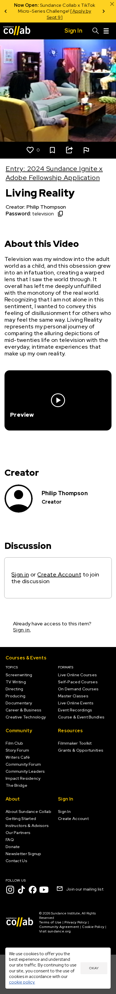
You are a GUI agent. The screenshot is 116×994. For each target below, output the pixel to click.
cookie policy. (22, 982)
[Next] (103, 11)
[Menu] (106, 30)
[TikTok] (21, 889)
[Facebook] (32, 889)
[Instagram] (10, 889)
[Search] (95, 30)
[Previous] (5, 11)
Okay (94, 968)
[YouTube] (43, 889)
